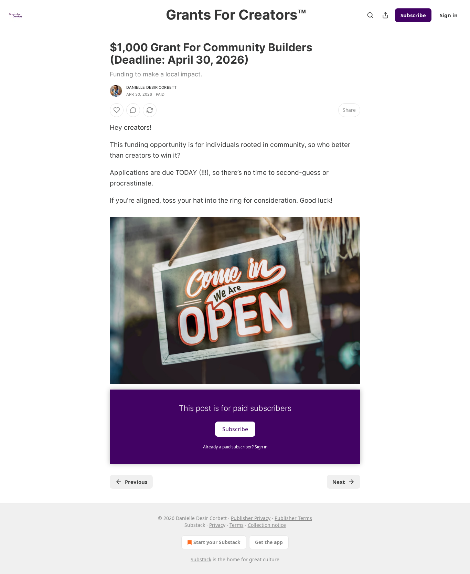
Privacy (217, 525)
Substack (201, 559)
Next (338, 481)
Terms (236, 525)
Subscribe (413, 15)
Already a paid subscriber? (235, 447)
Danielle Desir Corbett (151, 87)
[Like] (117, 110)
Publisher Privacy (250, 518)
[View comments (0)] (133, 110)
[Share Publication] (385, 15)
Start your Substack (217, 542)
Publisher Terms (293, 518)
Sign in (449, 15)
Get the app (269, 542)
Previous (136, 481)
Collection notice (267, 525)
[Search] (370, 15)
